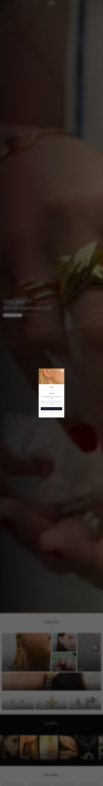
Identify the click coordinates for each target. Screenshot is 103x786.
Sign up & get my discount (51, 408)
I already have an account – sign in (52, 412)
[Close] (62, 370)
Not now (51, 414)
